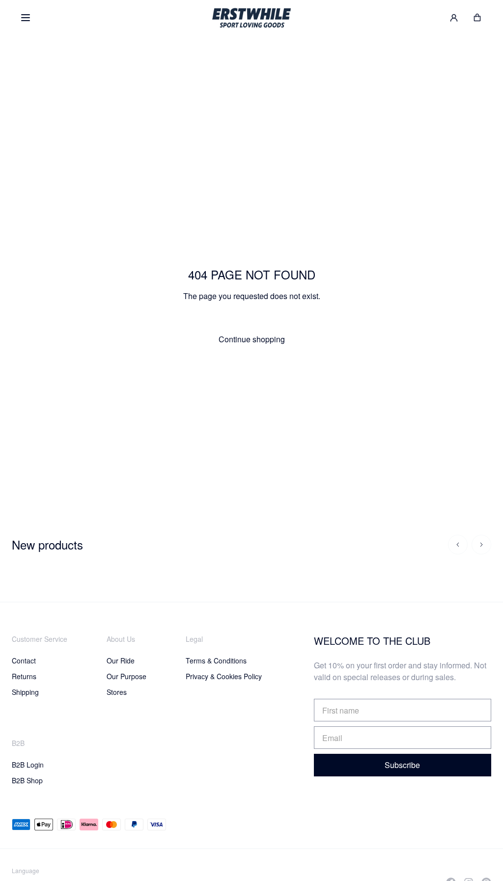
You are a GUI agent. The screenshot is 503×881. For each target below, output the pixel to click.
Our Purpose (126, 676)
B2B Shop (27, 780)
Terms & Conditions (216, 660)
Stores (117, 692)
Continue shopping (252, 339)
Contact (24, 660)
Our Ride (121, 660)
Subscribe (402, 765)
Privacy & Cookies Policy (224, 676)
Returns (24, 676)
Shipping (25, 692)
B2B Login (28, 765)
